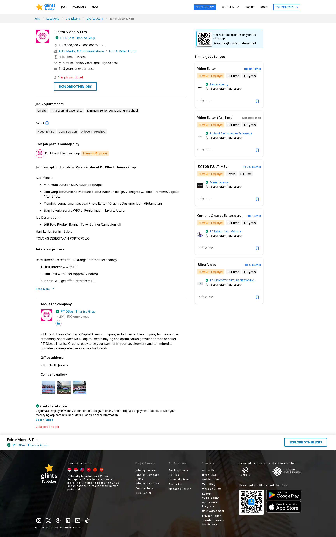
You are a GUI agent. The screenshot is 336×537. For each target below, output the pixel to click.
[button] (57, 38)
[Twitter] (48, 520)
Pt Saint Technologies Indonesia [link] (231, 133)
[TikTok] (87, 520)
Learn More (44, 420)
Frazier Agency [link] (219, 182)
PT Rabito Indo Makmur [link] (225, 231)
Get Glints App (205, 7)
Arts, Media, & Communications (81, 51)
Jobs (64, 7)
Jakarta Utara (94, 18)
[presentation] (45, 7)
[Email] (77, 520)
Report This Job (49, 426)
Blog (95, 7)
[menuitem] (230, 7)
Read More (43, 289)
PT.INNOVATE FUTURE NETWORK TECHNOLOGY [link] (232, 280)
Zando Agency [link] (219, 84)
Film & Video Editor (123, 51)
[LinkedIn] (68, 520)
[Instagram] (39, 520)
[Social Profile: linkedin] (58, 323)
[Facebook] (58, 520)
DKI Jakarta (72, 18)
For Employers (285, 7)
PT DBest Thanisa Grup (77, 38)
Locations (52, 18)
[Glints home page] (45, 7)
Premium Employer (95, 153)
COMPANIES (79, 7)
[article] (229, 85)
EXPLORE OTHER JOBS (75, 86)
